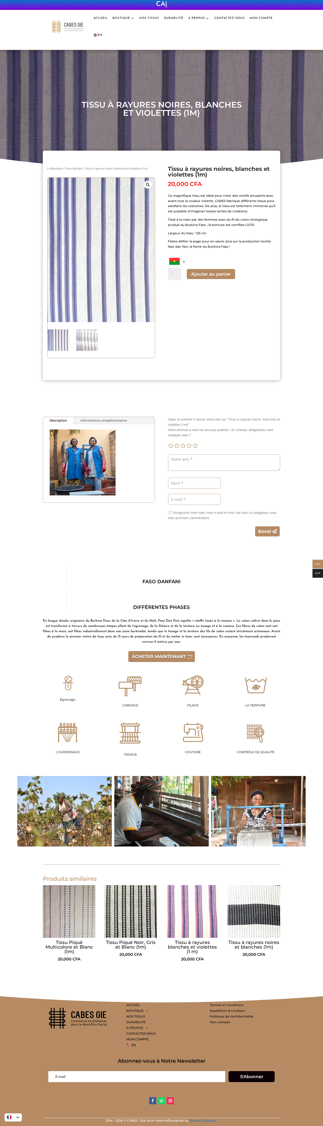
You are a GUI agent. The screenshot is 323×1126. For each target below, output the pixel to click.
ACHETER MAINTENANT (159, 656)
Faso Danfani (73, 168)
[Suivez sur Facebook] (152, 1100)
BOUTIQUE (121, 18)
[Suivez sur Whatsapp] (161, 1100)
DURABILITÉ (173, 18)
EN (100, 35)
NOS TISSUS (149, 18)
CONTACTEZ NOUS (229, 18)
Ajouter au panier (211, 274)
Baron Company (203, 1120)
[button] (148, 185)
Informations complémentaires (103, 420)
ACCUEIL (101, 18)
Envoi (264, 531)
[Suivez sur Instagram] (170, 1100)
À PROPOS (196, 18)
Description (58, 420)
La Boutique (55, 168)
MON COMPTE (261, 18)
